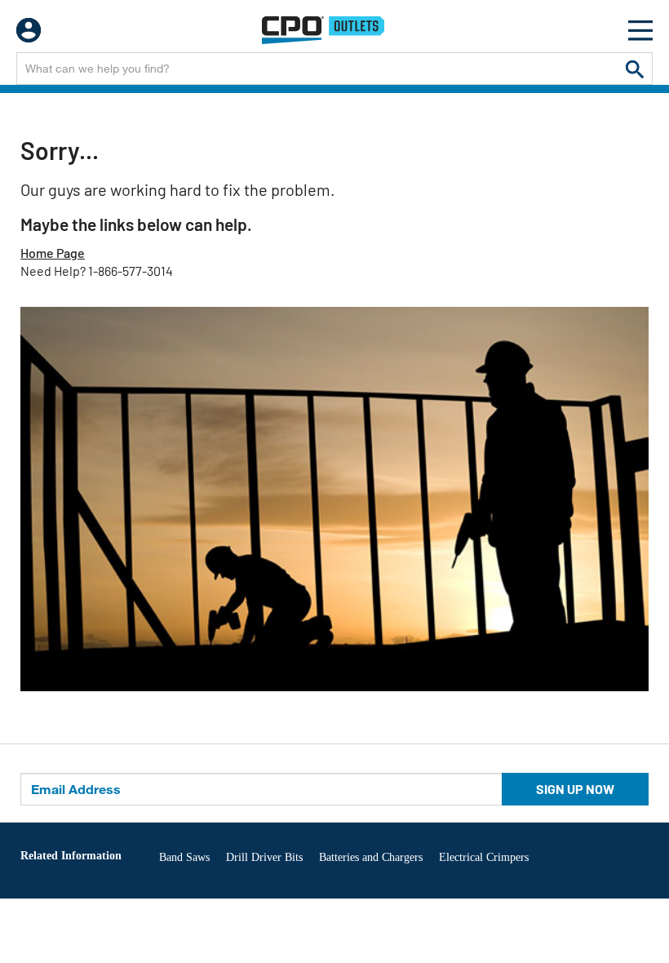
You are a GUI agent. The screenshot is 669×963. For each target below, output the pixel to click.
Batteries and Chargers (371, 857)
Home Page (52, 252)
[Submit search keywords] (635, 68)
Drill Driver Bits (264, 857)
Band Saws (184, 857)
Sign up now (575, 789)
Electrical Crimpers (484, 857)
